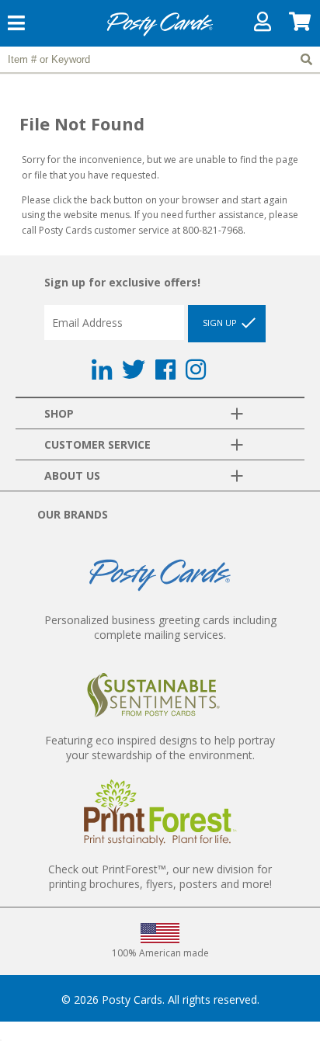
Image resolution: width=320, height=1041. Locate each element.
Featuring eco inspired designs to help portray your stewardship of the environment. (160, 747)
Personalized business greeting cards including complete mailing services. (160, 627)
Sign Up (221, 322)
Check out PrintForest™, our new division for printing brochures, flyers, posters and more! (160, 876)
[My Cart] (300, 25)
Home (160, 34)
